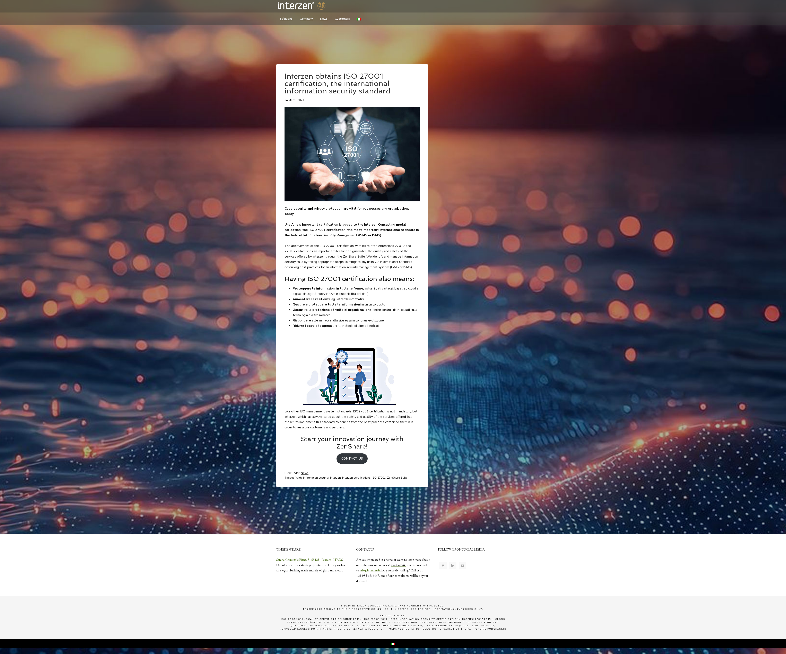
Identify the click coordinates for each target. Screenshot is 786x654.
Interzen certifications (356, 478)
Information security (316, 478)
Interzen (307, 6)
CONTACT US (352, 458)
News (304, 473)
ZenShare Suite (397, 478)
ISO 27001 (379, 478)
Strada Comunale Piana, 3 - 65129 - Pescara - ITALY (309, 559)
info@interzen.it (370, 570)
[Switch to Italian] (359, 18)
